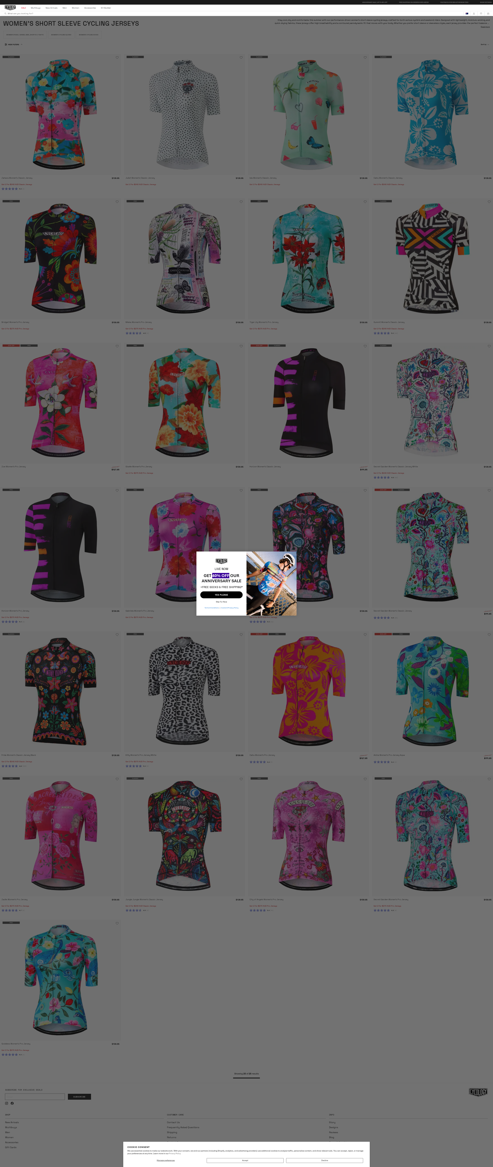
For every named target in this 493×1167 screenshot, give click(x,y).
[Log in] (473, 13)
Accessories (90, 8)
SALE (23, 8)
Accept (245, 1160)
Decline (324, 1160)
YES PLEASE (221, 594)
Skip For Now (221, 601)
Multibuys (36, 8)
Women (75, 8)
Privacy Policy (175, 1153)
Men (65, 8)
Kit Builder (106, 8)
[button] (488, 13)
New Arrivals (52, 8)
